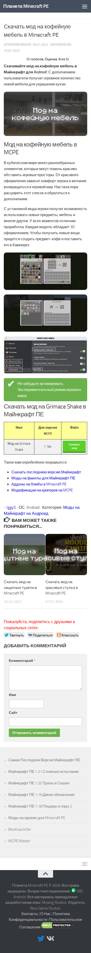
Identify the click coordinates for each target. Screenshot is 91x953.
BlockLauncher (19, 829)
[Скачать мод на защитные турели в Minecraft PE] (24, 554)
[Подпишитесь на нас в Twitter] (40, 938)
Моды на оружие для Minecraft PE (36, 818)
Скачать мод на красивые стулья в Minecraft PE (62, 587)
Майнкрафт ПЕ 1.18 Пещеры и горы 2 (40, 806)
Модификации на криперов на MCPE (42, 490)
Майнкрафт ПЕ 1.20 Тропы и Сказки (38, 783)
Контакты (29, 914)
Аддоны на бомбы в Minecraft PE (38, 484)
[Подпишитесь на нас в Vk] (50, 938)
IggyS (11, 507)
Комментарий (22, 661)
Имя (12, 695)
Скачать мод (74, 446)
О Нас (45, 914)
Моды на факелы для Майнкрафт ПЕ (43, 478)
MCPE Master (19, 841)
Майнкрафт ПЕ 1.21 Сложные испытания (43, 771)
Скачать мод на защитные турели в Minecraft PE (20, 587)
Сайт (13, 713)
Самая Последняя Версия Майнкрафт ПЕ (44, 760)
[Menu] (84, 6)
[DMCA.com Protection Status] (56, 927)
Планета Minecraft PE (26, 6)
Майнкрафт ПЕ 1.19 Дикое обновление (41, 794)
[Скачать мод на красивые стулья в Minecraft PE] (66, 554)
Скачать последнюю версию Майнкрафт (46, 472)
